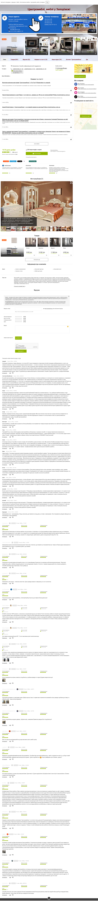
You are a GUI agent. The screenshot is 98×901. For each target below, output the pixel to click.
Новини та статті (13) (41, 59)
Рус (47, 2)
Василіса (41, 248)
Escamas (4, 782)
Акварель (53, 51)
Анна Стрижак (5, 605)
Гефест (77, 51)
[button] (71, 182)
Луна (64, 248)
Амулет (28, 51)
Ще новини (36, 143)
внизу (16, 358)
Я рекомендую (37, 153)
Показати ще (37, 259)
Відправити (21, 351)
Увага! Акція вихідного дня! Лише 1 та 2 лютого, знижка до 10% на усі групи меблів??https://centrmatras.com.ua (36, 95)
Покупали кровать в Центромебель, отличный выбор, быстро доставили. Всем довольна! (12, 168)
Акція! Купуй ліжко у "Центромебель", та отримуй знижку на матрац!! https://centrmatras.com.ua (31, 107)
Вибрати (19, 338)
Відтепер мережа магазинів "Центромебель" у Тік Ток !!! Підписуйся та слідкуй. (26, 82)
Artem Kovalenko (6, 860)
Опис (4, 59)
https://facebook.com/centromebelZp (86, 84)
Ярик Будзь (5, 731)
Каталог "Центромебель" (73, 59)
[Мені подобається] (71, 90)
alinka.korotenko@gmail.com (8, 689)
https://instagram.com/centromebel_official (87, 93)
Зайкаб (3, 834)
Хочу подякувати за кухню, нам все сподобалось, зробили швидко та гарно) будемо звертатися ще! (36, 168)
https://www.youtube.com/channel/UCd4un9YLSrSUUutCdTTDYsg (87, 88)
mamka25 (4, 747)
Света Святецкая (6, 542)
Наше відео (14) (56, 59)
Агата (27, 248)
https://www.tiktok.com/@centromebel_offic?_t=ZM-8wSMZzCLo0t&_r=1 (87, 97)
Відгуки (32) (26, 59)
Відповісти (4, 373)
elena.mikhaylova (6, 765)
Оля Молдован (7, 165)
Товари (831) (14, 59)
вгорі (19, 358)
